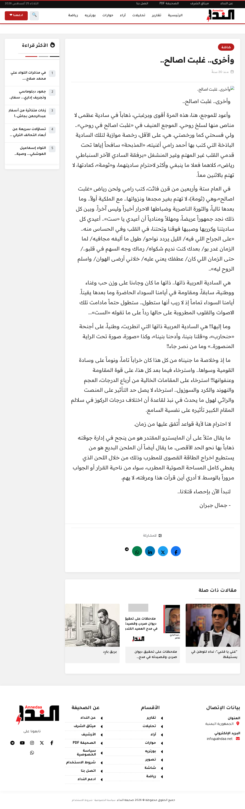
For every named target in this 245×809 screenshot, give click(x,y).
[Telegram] (126, 548)
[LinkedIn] (150, 551)
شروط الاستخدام (81, 763)
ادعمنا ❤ (16, 15)
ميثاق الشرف (199, 3)
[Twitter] (163, 551)
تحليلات (138, 15)
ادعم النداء (87, 780)
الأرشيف (88, 735)
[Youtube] (22, 742)
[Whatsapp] (137, 551)
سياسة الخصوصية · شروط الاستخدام (94, 800)
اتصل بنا (142, 3)
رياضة (73, 15)
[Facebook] (176, 551)
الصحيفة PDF (169, 3)
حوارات (107, 15)
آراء (123, 15)
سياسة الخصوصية (86, 753)
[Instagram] (32, 742)
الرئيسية (175, 15)
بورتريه (90, 15)
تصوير (150, 760)
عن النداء (226, 3)
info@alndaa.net (220, 739)
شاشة (226, 47)
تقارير (156, 15)
